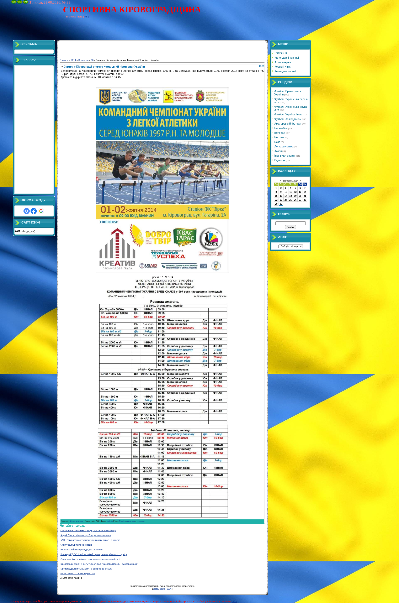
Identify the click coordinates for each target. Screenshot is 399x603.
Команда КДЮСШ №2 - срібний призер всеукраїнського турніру (93, 554)
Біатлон (279, 137)
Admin (110, 521)
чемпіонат (141, 521)
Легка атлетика (76, 521)
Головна (64, 60)
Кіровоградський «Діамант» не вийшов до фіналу (86, 568)
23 (281, 200)
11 (290, 192)
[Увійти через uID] (26, 211)
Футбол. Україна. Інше (288, 114)
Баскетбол (281, 128)
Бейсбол (279, 132)
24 (285, 200)
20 (300, 196)
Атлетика (131, 521)
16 (281, 196)
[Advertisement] (86, 31)
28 (305, 200)
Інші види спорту (285, 155)
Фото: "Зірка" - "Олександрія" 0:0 (77, 573)
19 (295, 196)
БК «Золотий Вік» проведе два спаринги (81, 549)
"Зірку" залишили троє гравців (76, 545)
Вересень (83, 60)
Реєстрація (159, 588)
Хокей (278, 151)
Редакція (279, 160)
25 (290, 200)
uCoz (234, 601)
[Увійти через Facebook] (34, 211)
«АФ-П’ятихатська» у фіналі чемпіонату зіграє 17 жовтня (90, 540)
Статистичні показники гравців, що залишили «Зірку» (88, 530)
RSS (86, 16)
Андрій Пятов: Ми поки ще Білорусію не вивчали (85, 535)
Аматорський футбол (287, 123)
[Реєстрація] (20, 2)
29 (276, 204)
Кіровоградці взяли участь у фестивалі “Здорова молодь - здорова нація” (99, 564)
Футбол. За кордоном (287, 119)
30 (92, 60)
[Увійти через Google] (41, 211)
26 (295, 200)
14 (305, 192)
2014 (73, 60)
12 (295, 192)
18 (290, 196)
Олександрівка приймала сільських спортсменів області (90, 559)
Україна (122, 521)
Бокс (277, 141)
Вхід (169, 588)
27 (300, 200)
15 (276, 196)
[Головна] (14, 2)
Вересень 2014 (290, 180)
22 (276, 200)
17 (285, 196)
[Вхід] (25, 2)
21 (305, 196)
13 (300, 192)
